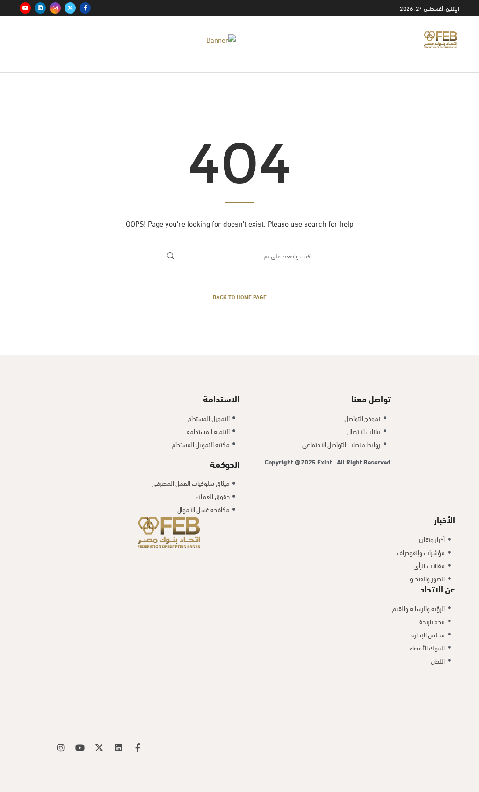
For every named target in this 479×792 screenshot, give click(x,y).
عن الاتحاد (437, 588)
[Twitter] (70, 8)
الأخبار (444, 519)
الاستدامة (221, 398)
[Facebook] (85, 8)
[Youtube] (25, 8)
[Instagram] (55, 8)
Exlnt (325, 461)
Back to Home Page (240, 296)
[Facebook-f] (137, 747)
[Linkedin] (40, 8)
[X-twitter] (99, 747)
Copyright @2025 (291, 461)
